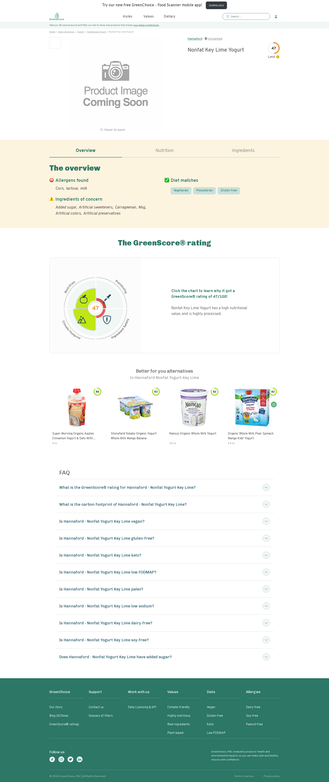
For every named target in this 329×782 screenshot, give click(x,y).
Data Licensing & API (142, 707)
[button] (246, 16)
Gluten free (229, 191)
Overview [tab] (86, 151)
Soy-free (252, 716)
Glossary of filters (101, 716)
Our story (55, 707)
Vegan (211, 707)
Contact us (96, 707)
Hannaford (195, 39)
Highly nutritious (178, 716)
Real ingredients (178, 724)
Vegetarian (181, 191)
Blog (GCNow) (58, 716)
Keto (210, 724)
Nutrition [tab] (165, 151)
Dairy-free (253, 707)
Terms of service (244, 776)
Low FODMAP (216, 733)
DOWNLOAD (216, 5)
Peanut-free (254, 724)
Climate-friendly (178, 707)
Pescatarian (204, 191)
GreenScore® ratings (64, 724)
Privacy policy (272, 776)
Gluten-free (215, 716)
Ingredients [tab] (243, 151)
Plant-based (175, 733)
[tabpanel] (164, 189)
